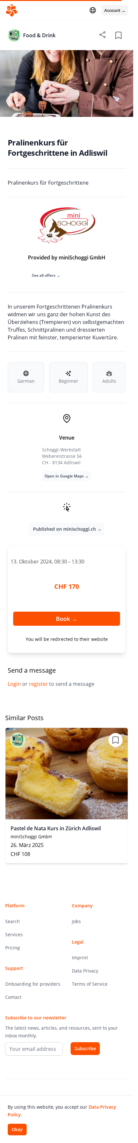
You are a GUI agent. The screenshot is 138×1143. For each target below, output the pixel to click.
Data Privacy (85, 971)
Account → (114, 10)
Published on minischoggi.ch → (67, 529)
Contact (13, 997)
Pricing (12, 948)
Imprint (80, 958)
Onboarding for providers (32, 984)
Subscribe (85, 1048)
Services (14, 934)
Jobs (76, 921)
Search (12, 921)
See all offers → (46, 275)
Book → (66, 619)
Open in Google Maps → (67, 476)
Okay (17, 1129)
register (39, 683)
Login (15, 683)
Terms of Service (90, 984)
